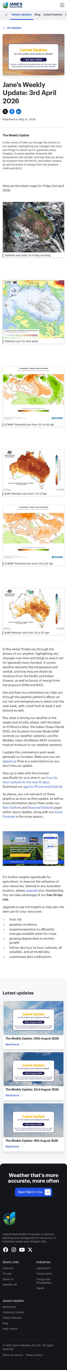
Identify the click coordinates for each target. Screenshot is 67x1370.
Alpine (40, 1288)
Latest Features (12, 1318)
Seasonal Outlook (40, 807)
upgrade (32, 890)
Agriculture (43, 1268)
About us (8, 1279)
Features (8, 1268)
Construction (44, 1273)
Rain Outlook (12, 807)
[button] (61, 5)
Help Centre (10, 1329)
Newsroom (9, 1307)
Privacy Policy (34, 1355)
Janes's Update (13, 1300)
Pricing (7, 1273)
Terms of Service (13, 1355)
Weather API (10, 1285)
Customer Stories (13, 1312)
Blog (5, 1323)
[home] (13, 5)
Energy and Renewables (43, 1281)
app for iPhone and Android (42, 786)
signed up (10, 761)
